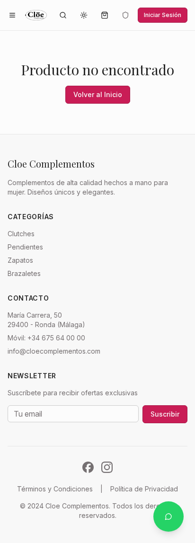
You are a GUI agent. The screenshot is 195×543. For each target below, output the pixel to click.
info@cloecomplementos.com (54, 351)
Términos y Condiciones (55, 489)
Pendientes (25, 247)
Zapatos (20, 260)
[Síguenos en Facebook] (88, 467)
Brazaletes (24, 273)
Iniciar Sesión (162, 14)
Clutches (21, 234)
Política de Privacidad (144, 489)
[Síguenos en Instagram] (107, 467)
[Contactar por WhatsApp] (168, 516)
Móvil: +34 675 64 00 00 (46, 338)
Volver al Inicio (97, 94)
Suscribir (165, 414)
